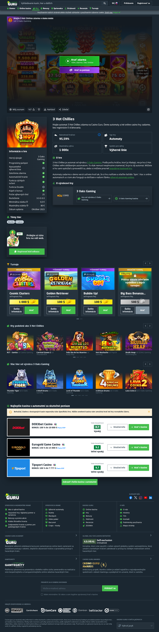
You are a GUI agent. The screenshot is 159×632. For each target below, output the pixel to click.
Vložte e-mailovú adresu (52, 586)
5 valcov (19, 222)
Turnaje (95, 8)
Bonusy (46, 8)
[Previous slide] (145, 263)
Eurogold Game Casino (46, 444)
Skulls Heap (138, 353)
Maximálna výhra (66, 146)
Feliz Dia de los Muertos (77, 353)
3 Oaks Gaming (94, 162)
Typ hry (112, 135)
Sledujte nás (134, 494)
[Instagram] (140, 497)
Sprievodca (58, 8)
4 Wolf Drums (47, 392)
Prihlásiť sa (110, 588)
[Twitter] (135, 497)
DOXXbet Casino (42, 424)
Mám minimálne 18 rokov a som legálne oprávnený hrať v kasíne (71, 594)
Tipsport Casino (42, 465)
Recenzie (83, 8)
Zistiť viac (109, 12)
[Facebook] (130, 497)
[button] (63, 109)
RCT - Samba (20, 352)
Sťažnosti (71, 8)
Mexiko (11, 222)
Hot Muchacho (106, 353)
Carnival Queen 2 (45, 353)
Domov (12, 8)
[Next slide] (150, 263)
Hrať (31, 310)
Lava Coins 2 (138, 391)
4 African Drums (107, 392)
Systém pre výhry (116, 146)
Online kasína (25, 8)
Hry (37, 8)
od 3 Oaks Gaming (22, 21)
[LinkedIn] (150, 497)
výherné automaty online (122, 177)
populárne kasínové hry (121, 168)
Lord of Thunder (77, 392)
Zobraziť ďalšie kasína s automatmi (80, 482)
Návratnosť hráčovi (67, 135)
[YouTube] (145, 497)
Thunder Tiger (17, 392)
